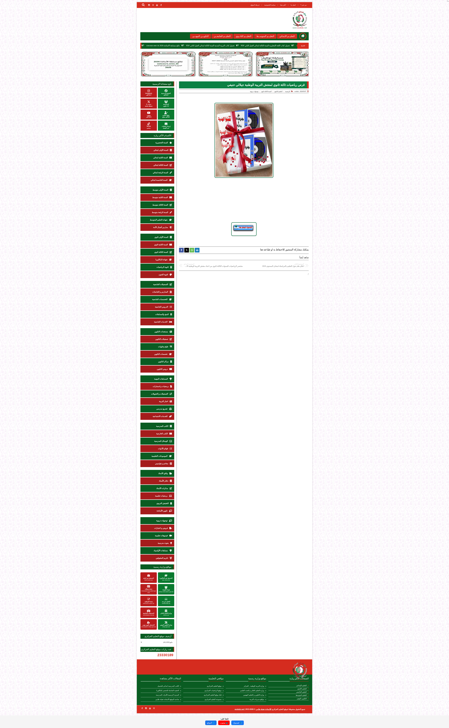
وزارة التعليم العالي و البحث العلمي (252, 690)
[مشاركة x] (186, 250)
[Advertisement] (244, 200)
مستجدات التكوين (161, 332)
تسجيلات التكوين (161, 339)
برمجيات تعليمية (161, 496)
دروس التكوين (162, 369)
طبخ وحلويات (163, 347)
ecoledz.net (239, 709)
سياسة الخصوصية (269, 5)
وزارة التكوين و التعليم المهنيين (253, 695)
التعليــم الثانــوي (243, 36)
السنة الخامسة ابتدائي (159, 180)
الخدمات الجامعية (161, 322)
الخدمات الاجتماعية (160, 416)
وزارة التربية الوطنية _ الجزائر (254, 686)
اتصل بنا (293, 5)
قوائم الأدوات (163, 449)
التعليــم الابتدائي (287, 36)
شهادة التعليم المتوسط (159, 220)
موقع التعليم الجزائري (214, 686)
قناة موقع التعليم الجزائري (213, 695)
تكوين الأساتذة (162, 511)
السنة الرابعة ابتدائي (160, 173)
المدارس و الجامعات (160, 292)
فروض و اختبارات (161, 528)
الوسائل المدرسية (161, 441)
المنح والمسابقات (162, 314)
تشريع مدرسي (162, 409)
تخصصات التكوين (161, 354)
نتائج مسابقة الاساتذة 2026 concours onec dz (275, 46)
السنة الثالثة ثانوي (266, 91)
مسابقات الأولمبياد (161, 551)
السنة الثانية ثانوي (161, 245)
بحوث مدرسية (163, 543)
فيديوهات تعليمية (161, 536)
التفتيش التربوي (162, 503)
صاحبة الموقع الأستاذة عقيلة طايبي (167, 699)
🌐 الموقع (211, 723)
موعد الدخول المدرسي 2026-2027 (239, 46)
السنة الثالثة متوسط (160, 205)
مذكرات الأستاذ (162, 488)
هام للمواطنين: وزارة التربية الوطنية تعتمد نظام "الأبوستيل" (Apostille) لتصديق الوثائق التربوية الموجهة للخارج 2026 (282, 71)
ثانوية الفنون (163, 275)
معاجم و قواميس (162, 464)
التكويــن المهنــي (200, 36)
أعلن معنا (283, 5)
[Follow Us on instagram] (146, 708)
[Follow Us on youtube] (150, 708)
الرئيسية (287, 91)
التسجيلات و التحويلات (159, 394)
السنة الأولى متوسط (161, 190)
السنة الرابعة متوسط (160, 212)
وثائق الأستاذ (163, 473)
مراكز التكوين (163, 362)
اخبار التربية (163, 401)
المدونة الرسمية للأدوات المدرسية (167, 695)
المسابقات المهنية (161, 379)
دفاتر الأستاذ (164, 481)
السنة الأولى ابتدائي (161, 150)
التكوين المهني (302, 698)
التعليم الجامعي (301, 692)
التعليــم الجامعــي (222, 36)
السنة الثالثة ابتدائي (160, 165)
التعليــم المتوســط (265, 36)
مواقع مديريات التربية (257, 699)
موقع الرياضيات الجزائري (213, 690)
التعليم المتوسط (301, 695)
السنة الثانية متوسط (160, 197)
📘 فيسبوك (237, 723)
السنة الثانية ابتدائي (160, 158)
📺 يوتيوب (224, 723)
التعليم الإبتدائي (301, 685)
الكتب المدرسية (162, 426)
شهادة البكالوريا (162, 260)
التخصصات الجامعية (160, 299)
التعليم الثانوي (278, 91)
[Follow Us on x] (154, 708)
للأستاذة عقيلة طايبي (263, 709)
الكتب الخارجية (162, 434)
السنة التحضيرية (161, 143)
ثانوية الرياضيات (162, 267)
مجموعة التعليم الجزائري (213, 699)
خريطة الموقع (255, 5)
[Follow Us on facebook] (142, 708)
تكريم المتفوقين (162, 558)
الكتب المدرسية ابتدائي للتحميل (168, 686)
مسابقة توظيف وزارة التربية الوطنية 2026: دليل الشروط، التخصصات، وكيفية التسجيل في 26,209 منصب (180, 46)
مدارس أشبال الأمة (160, 227)
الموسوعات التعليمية (160, 456)
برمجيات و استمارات (161, 386)
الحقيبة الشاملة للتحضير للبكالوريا (167, 690)
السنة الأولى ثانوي (161, 237)
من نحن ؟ (304, 5)
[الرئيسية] (302, 36)
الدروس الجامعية (161, 307)
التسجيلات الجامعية (160, 284)
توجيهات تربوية (254, 91)
